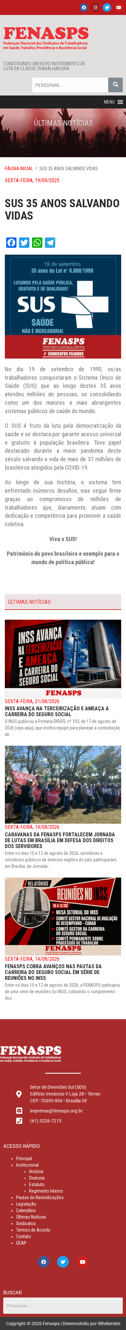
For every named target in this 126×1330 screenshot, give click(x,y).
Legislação (26, 1204)
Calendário (26, 1210)
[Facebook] (83, 7)
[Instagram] (95, 7)
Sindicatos (26, 1223)
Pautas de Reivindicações (40, 1197)
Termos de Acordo (33, 1230)
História (36, 1171)
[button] (109, 101)
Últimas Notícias (31, 1217)
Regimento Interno (46, 1191)
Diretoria (37, 1178)
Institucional (27, 1165)
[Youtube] (118, 7)
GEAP (21, 1243)
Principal (24, 1158)
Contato (23, 1236)
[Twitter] (107, 7)
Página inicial (19, 168)
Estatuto (37, 1184)
